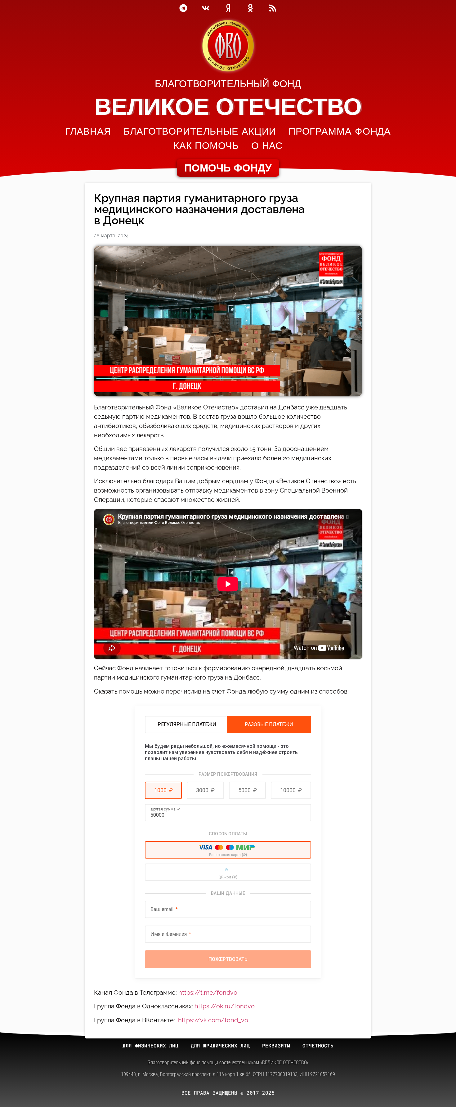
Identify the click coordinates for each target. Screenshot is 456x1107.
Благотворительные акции (199, 131)
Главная (88, 131)
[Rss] (273, 8)
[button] (163, 790)
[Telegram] (183, 8)
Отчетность (317, 1045)
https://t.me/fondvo (207, 992)
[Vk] (206, 8)
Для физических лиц (150, 1045)
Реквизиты (276, 1045)
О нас (267, 145)
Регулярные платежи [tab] (187, 724)
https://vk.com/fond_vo (213, 1020)
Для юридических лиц (220, 1045)
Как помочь (206, 145)
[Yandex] (228, 8)
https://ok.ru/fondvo (224, 1006)
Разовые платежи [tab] (269, 724)
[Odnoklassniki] (250, 8)
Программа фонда (339, 131)
